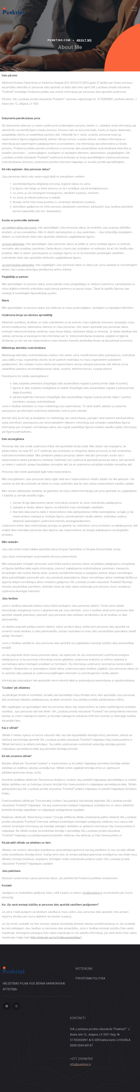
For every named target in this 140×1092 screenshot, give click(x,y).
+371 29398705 (81, 1059)
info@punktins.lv (80, 1064)
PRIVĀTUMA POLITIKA (90, 978)
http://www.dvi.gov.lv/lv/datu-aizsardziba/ (56, 937)
